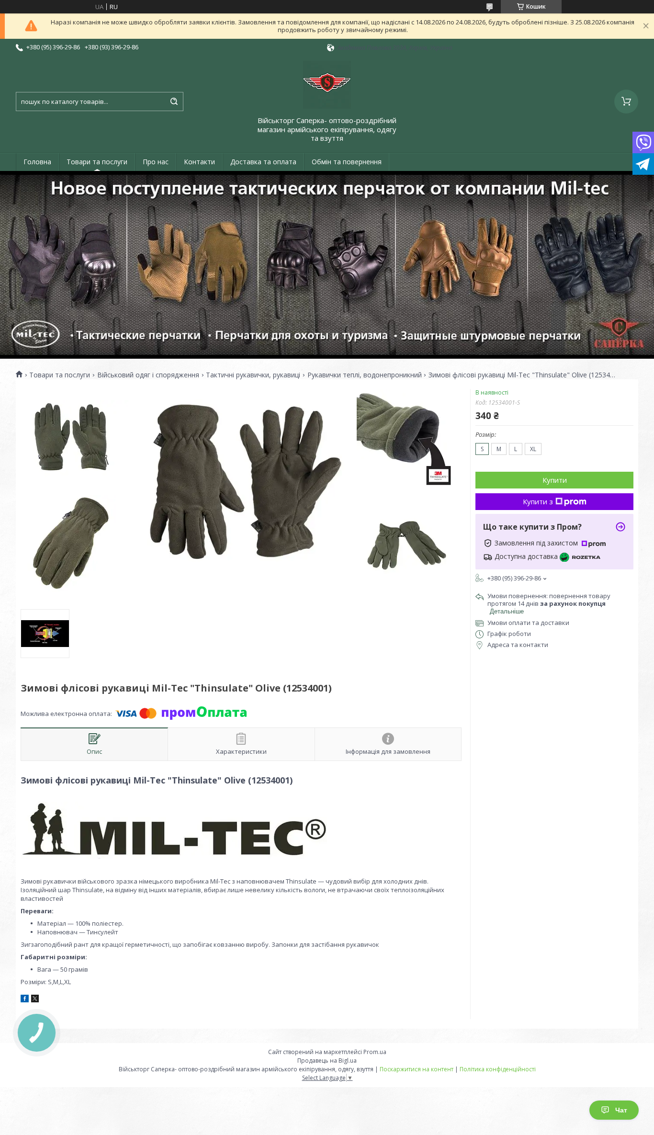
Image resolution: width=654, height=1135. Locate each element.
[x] (35, 1000)
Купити (554, 480)
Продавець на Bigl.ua (327, 1060)
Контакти (199, 161)
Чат (621, 1110)
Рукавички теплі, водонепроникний (364, 375)
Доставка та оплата (263, 161)
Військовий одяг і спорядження (148, 375)
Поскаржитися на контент (416, 1069)
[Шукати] (173, 101)
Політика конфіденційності (498, 1069)
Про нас (156, 161)
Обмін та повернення (347, 161)
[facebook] (25, 1000)
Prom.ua (374, 1052)
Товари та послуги (97, 161)
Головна (37, 161)
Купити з (538, 501)
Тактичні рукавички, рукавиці (253, 375)
